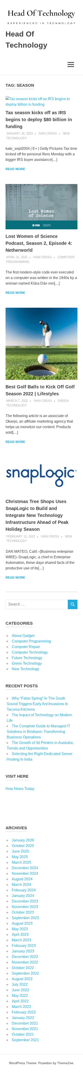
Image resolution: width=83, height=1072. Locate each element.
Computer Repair (26, 647)
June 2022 (20, 990)
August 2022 (22, 979)
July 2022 (20, 984)
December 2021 (25, 1023)
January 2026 (23, 840)
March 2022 (21, 1007)
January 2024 (23, 896)
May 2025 (20, 857)
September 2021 (25, 1040)
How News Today (20, 789)
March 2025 (21, 862)
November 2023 (25, 907)
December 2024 (25, 868)
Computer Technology (30, 652)
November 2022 (25, 962)
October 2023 (23, 912)
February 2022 (24, 1012)
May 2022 (20, 996)
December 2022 (25, 957)
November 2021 (25, 1029)
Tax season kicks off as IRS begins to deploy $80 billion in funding (39, 119)
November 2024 (25, 873)
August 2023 (22, 923)
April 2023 (20, 935)
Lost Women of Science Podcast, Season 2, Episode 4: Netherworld (39, 243)
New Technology (25, 669)
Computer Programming (31, 641)
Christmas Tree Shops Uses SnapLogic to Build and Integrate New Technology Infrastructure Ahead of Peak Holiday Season (37, 515)
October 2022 (23, 968)
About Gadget (23, 636)
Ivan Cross (48, 133)
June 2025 (20, 851)
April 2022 (20, 1001)
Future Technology (27, 658)
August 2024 (22, 879)
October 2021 (23, 1034)
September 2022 (25, 973)
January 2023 (23, 951)
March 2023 (21, 940)
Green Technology (27, 663)
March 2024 (21, 885)
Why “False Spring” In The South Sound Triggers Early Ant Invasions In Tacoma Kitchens (37, 703)
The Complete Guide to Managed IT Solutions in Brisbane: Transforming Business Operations (38, 731)
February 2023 (24, 946)
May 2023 (20, 929)
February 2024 (24, 890)
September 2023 (25, 918)
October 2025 (23, 846)
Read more (15, 169)
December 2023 (25, 901)
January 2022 (23, 1018)
